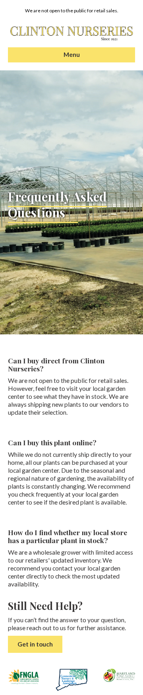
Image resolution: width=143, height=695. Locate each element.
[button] (35, 644)
